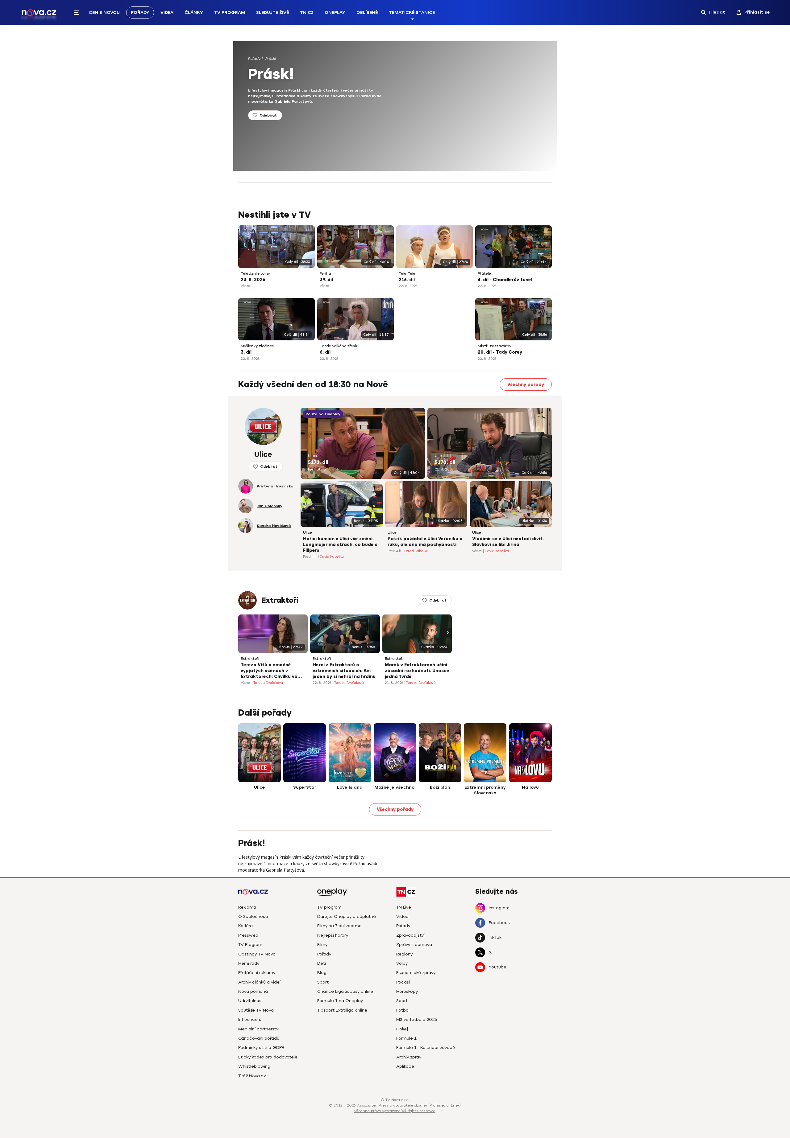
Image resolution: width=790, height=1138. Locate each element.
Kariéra (245, 925)
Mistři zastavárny (494, 346)
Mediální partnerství (258, 1029)
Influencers (249, 1019)
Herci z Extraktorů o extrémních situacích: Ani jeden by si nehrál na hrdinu (344, 671)
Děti (321, 963)
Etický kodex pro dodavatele (267, 1057)
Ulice (312, 456)
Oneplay (335, 12)
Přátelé (484, 274)
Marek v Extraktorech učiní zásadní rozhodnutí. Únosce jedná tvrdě (417, 671)
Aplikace (405, 1066)
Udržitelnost (250, 1000)
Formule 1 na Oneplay (340, 1000)
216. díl (407, 279)
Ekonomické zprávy (415, 972)
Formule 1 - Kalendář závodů (425, 1047)
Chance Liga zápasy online (345, 991)
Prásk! (270, 58)
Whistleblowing (254, 1066)
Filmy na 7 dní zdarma (339, 925)
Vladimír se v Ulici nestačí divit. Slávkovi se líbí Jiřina (508, 541)
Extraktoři (280, 600)
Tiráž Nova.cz (252, 1075)
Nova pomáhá (253, 991)
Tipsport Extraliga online (342, 1010)
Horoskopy (407, 991)
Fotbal (403, 1010)
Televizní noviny (255, 274)
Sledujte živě (272, 12)
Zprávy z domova (414, 944)
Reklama (247, 907)
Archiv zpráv (408, 1057)
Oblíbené (367, 12)
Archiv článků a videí (259, 982)
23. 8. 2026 (253, 279)
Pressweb (248, 935)
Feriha (325, 274)
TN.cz (307, 12)
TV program (329, 907)
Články (194, 12)
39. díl (326, 279)
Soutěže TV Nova (256, 1010)
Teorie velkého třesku (340, 346)
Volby (402, 963)
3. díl (246, 352)
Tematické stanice (412, 12)
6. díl (325, 352)
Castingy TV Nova (257, 954)
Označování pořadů (258, 1038)
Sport (323, 982)
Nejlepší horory (332, 935)
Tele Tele (407, 274)
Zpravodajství (410, 935)
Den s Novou (104, 12)
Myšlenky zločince (257, 346)
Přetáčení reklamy (256, 972)
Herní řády (248, 963)
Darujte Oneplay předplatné (346, 916)
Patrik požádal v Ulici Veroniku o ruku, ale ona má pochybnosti (425, 541)
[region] (403, 60)
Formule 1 (406, 1038)
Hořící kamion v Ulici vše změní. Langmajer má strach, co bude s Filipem (340, 544)
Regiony (404, 954)
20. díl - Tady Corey (500, 352)
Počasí (403, 982)
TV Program (229, 12)
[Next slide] (447, 633)
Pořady (140, 12)
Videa (166, 12)
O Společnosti (253, 916)
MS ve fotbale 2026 (416, 1019)
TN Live (403, 907)
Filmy (322, 944)
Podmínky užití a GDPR (261, 1047)
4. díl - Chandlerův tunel (505, 279)
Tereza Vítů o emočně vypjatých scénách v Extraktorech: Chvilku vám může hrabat (271, 671)
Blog (321, 972)
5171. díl (318, 462)
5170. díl (445, 462)
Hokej (402, 1029)
